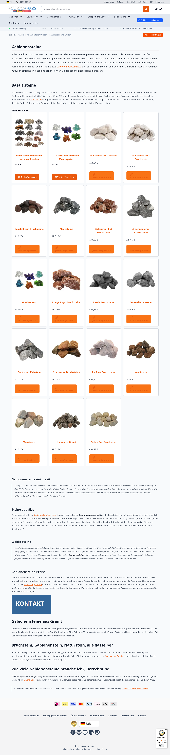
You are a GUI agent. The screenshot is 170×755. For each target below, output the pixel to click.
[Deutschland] (20, 11)
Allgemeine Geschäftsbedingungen (78, 749)
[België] (17, 11)
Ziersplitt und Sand (97, 16)
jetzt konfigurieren (33, 584)
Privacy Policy (101, 749)
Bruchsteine (32, 16)
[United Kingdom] (29, 11)
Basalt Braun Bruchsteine (29, 228)
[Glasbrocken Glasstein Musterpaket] (66, 133)
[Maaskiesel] (29, 419)
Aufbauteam (142, 2)
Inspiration (14, 23)
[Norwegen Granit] (66, 419)
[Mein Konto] (156, 9)
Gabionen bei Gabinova (68, 66)
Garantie (112, 715)
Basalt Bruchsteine (103, 302)
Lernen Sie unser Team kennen (135, 688)
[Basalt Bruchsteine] (103, 280)
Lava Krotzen (141, 372)
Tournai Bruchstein (141, 302)
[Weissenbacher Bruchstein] (140, 133)
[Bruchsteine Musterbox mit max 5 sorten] (29, 133)
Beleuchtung (120, 16)
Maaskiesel (29, 442)
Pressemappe (127, 715)
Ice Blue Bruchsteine (103, 372)
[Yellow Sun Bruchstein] (103, 419)
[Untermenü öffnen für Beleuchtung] (130, 17)
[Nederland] (14, 11)
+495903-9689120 (23, 2)
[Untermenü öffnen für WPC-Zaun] (83, 17)
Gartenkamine (54, 16)
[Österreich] (26, 11)
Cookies (142, 715)
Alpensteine (66, 228)
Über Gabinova (78, 715)
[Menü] (165, 730)
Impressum (160, 2)
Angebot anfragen (153, 35)
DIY (151, 2)
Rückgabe (120, 2)
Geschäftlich (131, 2)
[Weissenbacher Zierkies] (103, 133)
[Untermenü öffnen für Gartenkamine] (64, 17)
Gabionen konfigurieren (44, 515)
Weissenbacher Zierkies (103, 155)
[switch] (161, 745)
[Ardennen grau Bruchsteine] (140, 206)
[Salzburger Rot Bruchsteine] (103, 206)
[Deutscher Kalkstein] (29, 350)
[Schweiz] (23, 11)
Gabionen (13, 16)
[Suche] (146, 9)
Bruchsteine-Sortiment (116, 656)
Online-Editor (30, 679)
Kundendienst (97, 715)
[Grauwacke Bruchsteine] (66, 350)
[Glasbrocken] (29, 280)
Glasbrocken (29, 302)
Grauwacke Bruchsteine (66, 372)
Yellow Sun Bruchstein (103, 442)
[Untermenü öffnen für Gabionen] (22, 17)
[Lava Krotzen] (140, 350)
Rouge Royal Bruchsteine (66, 302)
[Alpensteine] (66, 206)
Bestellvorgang (31, 715)
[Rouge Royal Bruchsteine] (66, 280)
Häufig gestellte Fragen (55, 715)
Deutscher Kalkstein (29, 372)
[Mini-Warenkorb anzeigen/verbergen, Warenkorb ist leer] (161, 9)
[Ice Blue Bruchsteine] (103, 350)
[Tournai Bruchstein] (140, 280)
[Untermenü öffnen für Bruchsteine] (42, 17)
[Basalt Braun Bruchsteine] (29, 206)
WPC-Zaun (74, 16)
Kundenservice (108, 2)
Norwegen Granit (66, 442)
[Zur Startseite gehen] (22, 8)
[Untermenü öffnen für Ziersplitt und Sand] (109, 17)
